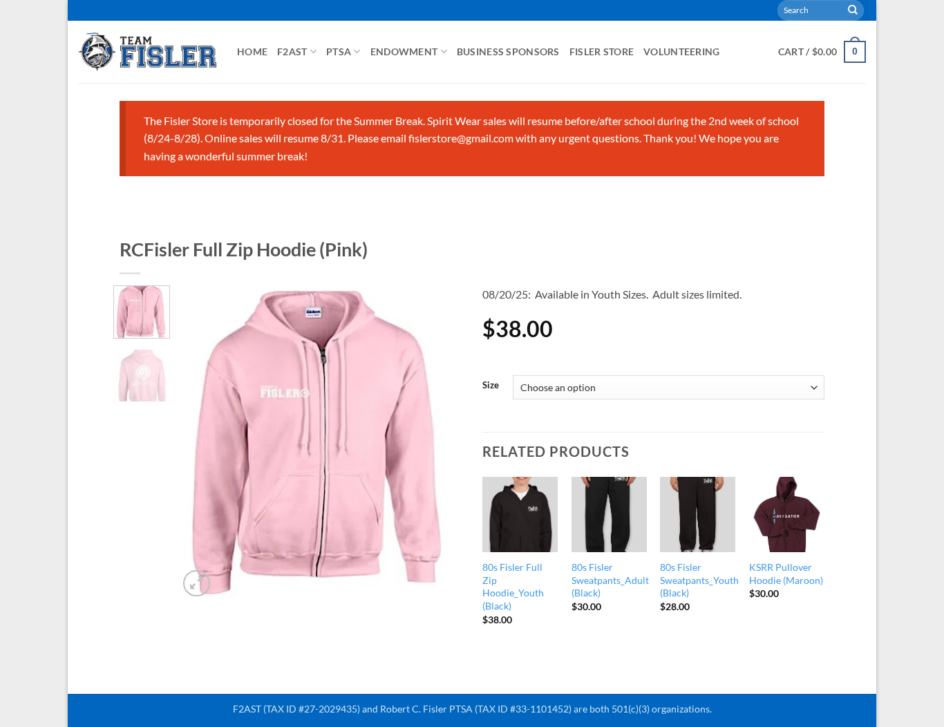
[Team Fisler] (147, 51)
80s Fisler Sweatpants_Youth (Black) (699, 579)
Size (490, 385)
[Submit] (852, 10)
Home (252, 51)
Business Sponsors (508, 51)
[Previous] (201, 442)
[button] (822, 52)
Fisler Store (601, 51)
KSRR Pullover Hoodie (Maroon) (786, 573)
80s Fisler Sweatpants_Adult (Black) (610, 579)
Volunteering (681, 51)
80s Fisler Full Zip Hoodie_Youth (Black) (513, 586)
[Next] (438, 442)
